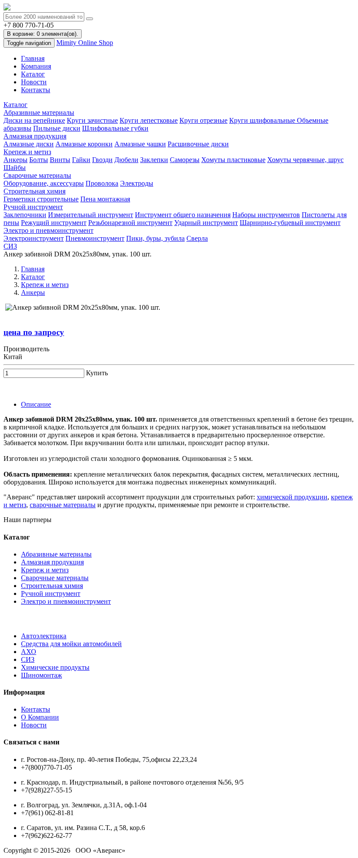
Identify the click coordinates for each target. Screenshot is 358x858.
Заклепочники (24, 214)
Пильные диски (56, 128)
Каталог (33, 74)
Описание (36, 404)
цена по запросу (33, 332)
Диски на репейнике (34, 120)
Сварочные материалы (37, 175)
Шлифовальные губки (115, 128)
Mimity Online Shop (84, 42)
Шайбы (14, 167)
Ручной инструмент (33, 207)
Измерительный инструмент (90, 214)
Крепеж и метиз (27, 152)
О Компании (40, 717)
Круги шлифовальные (263, 120)
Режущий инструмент (53, 222)
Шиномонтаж (41, 675)
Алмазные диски (28, 144)
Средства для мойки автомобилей (71, 643)
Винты (60, 159)
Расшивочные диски (198, 144)
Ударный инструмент (206, 222)
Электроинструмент (33, 238)
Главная (33, 58)
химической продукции (292, 497)
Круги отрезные (203, 120)
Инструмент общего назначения (183, 214)
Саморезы (185, 159)
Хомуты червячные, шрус (305, 159)
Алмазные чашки (140, 144)
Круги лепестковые (149, 120)
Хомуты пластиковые (233, 159)
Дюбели (126, 159)
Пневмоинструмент (94, 238)
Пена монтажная (105, 199)
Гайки (81, 159)
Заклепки (154, 159)
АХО (28, 651)
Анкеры (15, 159)
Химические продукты (55, 667)
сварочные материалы (63, 505)
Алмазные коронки (84, 144)
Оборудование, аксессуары (43, 183)
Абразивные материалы (38, 112)
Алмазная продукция (34, 136)
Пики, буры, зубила (155, 238)
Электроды (136, 183)
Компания (36, 66)
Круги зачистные (92, 120)
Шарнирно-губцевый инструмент (290, 222)
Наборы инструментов (266, 214)
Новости (34, 82)
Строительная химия (34, 191)
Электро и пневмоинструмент (48, 230)
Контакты (35, 89)
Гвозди (102, 159)
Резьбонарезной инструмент (130, 222)
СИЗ (10, 246)
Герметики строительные (41, 199)
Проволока (102, 183)
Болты (38, 159)
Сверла (197, 238)
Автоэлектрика (43, 636)
